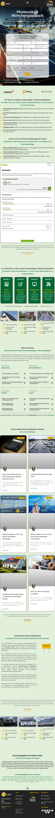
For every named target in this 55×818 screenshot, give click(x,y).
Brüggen (15, 761)
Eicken (51, 776)
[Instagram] (45, 810)
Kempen (47, 763)
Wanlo (17, 781)
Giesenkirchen (11, 777)
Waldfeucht (29, 768)
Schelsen (18, 780)
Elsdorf (33, 761)
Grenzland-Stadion (23, 777)
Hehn (8, 779)
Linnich (16, 765)
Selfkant (42, 766)
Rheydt (9, 780)
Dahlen (33, 776)
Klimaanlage (31, 68)
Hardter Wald (42, 777)
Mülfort (32, 779)
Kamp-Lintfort (40, 763)
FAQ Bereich (51, 415)
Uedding (42, 780)
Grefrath (3, 763)
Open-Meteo (27, 21)
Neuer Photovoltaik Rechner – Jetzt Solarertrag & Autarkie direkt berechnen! (12, 476)
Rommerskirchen (28, 766)
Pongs (53, 779)
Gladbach (16, 777)
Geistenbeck (4, 777)
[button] (27, 2)
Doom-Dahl (46, 776)
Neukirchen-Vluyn (49, 765)
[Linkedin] (50, 810)
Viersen (15, 768)
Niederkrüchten (9, 766)
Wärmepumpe (24, 68)
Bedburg (4, 761)
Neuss (3, 766)
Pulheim (16, 766)
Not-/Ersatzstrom (16, 68)
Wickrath (26, 781)
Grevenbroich (10, 763)
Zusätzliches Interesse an (12, 66)
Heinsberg (16, 763)
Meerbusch (21, 765)
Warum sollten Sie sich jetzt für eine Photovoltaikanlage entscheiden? (41, 536)
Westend (21, 781)
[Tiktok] (49, 812)
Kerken (51, 763)
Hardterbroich (49, 777)
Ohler (46, 779)
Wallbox (9, 68)
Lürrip (28, 779)
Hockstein (16, 779)
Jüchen (29, 763)
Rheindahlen (4, 780)
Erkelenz (37, 761)
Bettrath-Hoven (13, 776)
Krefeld (11, 765)
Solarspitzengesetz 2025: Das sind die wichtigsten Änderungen (12, 536)
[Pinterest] (47, 810)
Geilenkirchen (48, 761)
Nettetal (42, 765)
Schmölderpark (32, 780)
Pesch (49, 779)
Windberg (37, 781)
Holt (20, 779)
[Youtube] (46, 812)
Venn (46, 780)
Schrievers (38, 780)
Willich (46, 768)
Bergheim (9, 761)
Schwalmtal (37, 766)
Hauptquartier (3, 779)
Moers (37, 765)
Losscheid (24, 779)
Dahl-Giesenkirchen (39, 776)
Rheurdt (21, 766)
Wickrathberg (31, 781)
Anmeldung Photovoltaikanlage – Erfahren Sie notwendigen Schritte (13, 596)
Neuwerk (36, 779)
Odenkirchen (41, 779)
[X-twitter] (52, 810)
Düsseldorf (27, 761)
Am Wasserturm (6, 776)
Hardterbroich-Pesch (35, 777)
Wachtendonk (21, 768)
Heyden (11, 779)
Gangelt (42, 761)
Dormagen (21, 761)
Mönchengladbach (30, 765)
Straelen (48, 766)
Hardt (29, 777)
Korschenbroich (5, 765)
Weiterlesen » (5, 490)
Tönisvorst (9, 768)
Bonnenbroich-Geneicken (22, 776)
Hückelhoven (23, 763)
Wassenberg (35, 768)
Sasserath (14, 780)
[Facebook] (42, 810)
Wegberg (41, 768)
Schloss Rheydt (24, 780)
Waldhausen (50, 780)
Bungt (29, 776)
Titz (52, 766)
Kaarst (34, 763)
